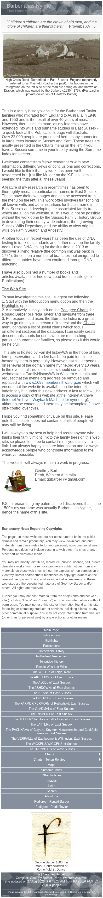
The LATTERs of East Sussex (51, 724)
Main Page (51, 630)
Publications (51, 646)
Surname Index (51, 770)
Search (52, 791)
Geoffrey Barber (41, 878)
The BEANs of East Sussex (51, 693)
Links (51, 786)
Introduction (51, 635)
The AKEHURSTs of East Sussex (51, 677)
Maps (51, 765)
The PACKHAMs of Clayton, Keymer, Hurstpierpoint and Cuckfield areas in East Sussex (51, 731)
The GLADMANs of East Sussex (51, 709)
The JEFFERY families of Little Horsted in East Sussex (51, 719)
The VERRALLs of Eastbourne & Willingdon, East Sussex (51, 738)
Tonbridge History (52, 661)
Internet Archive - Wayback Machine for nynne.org (45, 400)
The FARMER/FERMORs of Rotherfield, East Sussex (51, 703)
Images (51, 780)
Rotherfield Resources (51, 656)
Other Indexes (51, 775)
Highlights (51, 640)
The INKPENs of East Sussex (51, 714)
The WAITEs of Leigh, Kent (51, 672)
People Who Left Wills (51, 667)
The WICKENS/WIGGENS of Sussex (52, 744)
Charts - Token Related (49, 759)
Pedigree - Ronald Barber (51, 801)
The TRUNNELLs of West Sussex (51, 749)
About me (51, 796)
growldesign (51, 894)
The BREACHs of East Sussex (51, 698)
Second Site (52, 892)
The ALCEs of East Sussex (51, 682)
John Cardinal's (36, 892)
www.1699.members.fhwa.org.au (53, 382)
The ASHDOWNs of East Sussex (52, 688)
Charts (49, 754)
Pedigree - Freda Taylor (51, 807)
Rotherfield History (51, 651)
